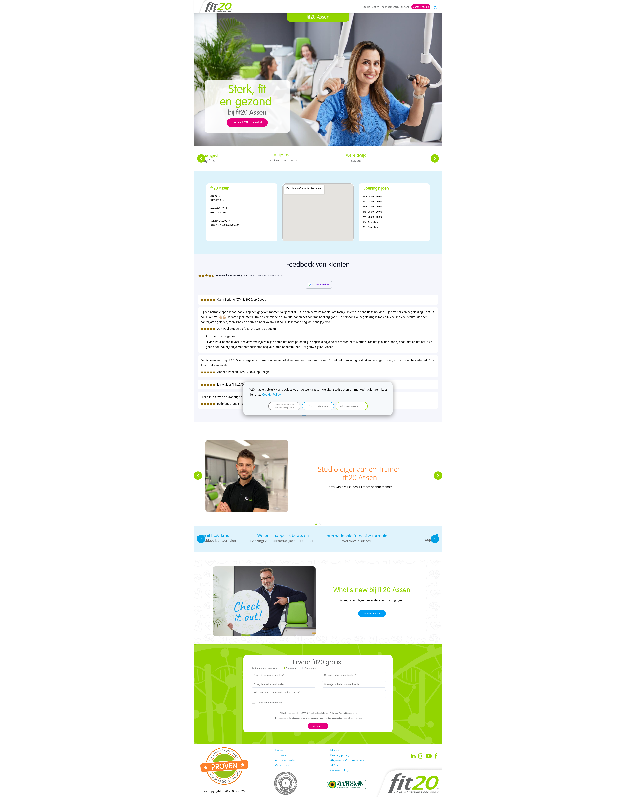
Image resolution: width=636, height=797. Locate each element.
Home (279, 750)
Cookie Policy (271, 394)
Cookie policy (339, 770)
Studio (366, 6)
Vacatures (282, 765)
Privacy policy (339, 755)
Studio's (280, 755)
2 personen (310, 668)
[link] (246, 443)
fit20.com (336, 765)
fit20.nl (405, 6)
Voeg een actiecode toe (270, 702)
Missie (334, 750)
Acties (375, 6)
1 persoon (291, 668)
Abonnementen (390, 6)
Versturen (318, 726)
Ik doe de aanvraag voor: (265, 668)
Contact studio (421, 6)
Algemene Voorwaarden (347, 760)
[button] (201, 158)
